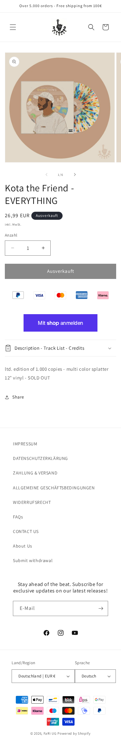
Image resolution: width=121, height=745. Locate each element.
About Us (22, 546)
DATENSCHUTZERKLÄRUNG (40, 458)
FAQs (18, 517)
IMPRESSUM (25, 444)
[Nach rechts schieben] (75, 174)
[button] (13, 27)
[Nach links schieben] (46, 174)
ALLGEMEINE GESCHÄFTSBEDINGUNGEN (54, 488)
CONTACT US (26, 531)
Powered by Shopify (74, 733)
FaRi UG (50, 733)
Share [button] (18, 397)
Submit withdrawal (33, 560)
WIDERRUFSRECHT (32, 502)
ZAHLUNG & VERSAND (35, 473)
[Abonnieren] (101, 608)
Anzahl (11, 235)
